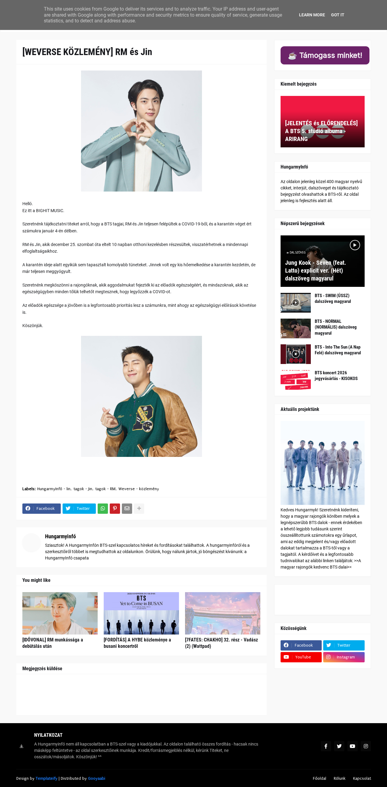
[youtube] (352, 746)
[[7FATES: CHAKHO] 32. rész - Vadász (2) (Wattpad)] (222, 613)
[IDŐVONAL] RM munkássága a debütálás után (52, 643)
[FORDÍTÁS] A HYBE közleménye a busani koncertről (137, 643)
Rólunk (340, 778)
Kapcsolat (362, 778)
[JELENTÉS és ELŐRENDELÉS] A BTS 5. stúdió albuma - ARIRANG (321, 131)
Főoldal (319, 778)
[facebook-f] (326, 746)
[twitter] (339, 746)
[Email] (127, 508)
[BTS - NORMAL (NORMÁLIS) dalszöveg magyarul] (296, 328)
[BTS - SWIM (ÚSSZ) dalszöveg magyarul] (296, 303)
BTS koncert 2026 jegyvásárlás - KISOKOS (336, 376)
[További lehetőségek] (139, 508)
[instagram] (366, 746)
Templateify (46, 778)
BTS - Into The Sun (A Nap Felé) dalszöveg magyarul (338, 350)
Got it (337, 14)
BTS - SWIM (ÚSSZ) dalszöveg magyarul (333, 298)
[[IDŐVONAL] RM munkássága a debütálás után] (60, 613)
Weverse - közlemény (139, 489)
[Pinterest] (115, 508)
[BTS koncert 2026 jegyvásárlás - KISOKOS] (296, 380)
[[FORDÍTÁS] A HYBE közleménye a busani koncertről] (141, 613)
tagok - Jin (82, 489)
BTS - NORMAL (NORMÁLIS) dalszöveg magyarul (336, 327)
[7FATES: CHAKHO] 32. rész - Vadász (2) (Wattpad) (221, 643)
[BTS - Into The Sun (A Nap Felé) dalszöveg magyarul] (296, 354)
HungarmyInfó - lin (53, 489)
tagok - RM (105, 489)
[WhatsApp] (103, 508)
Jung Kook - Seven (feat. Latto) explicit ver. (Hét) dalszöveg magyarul (315, 270)
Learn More (312, 14)
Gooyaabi (96, 778)
